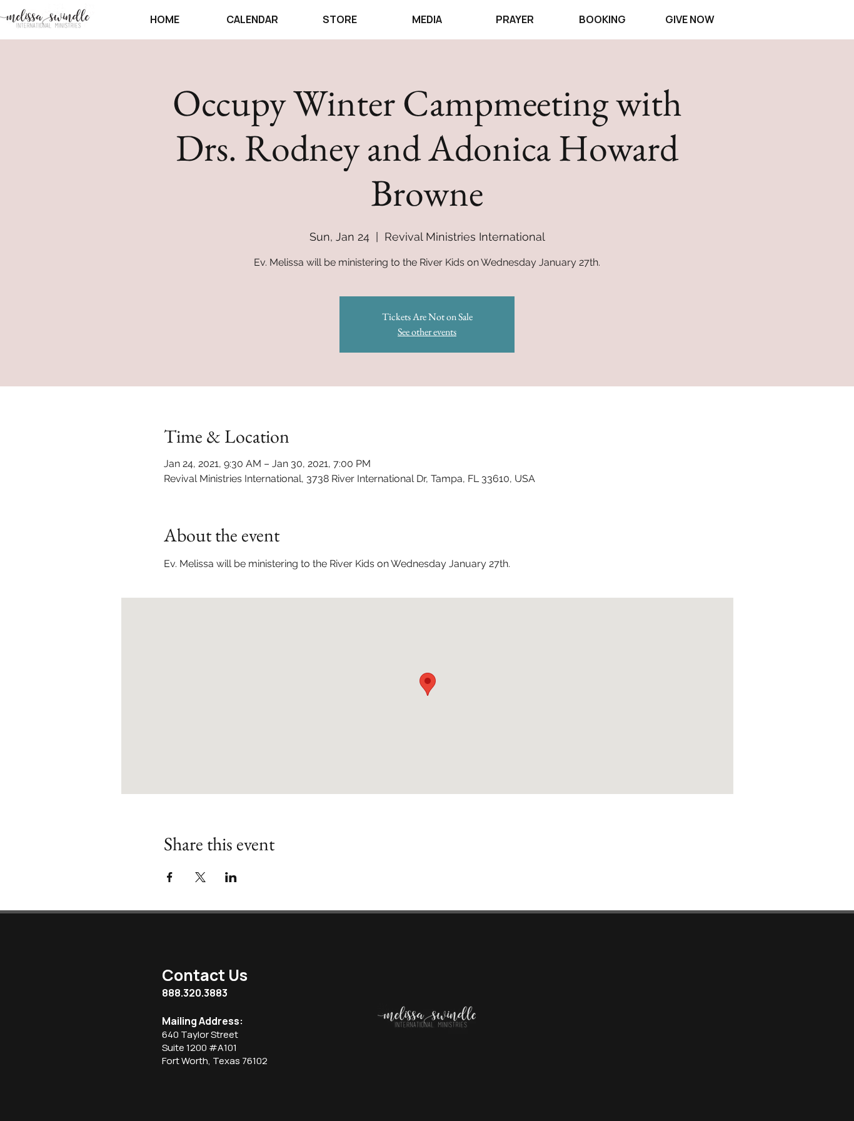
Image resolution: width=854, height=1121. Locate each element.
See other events (427, 331)
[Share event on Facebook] (170, 877)
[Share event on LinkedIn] (231, 877)
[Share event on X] (200, 877)
